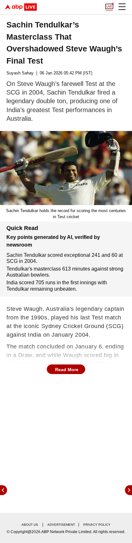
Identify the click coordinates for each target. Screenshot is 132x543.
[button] (122, 7)
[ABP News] (128, 490)
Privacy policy (97, 524)
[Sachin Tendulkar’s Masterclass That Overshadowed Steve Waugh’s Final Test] (66, 168)
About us (29, 524)
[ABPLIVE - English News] (21, 7)
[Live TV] (109, 5)
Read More (66, 369)
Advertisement (61, 524)
